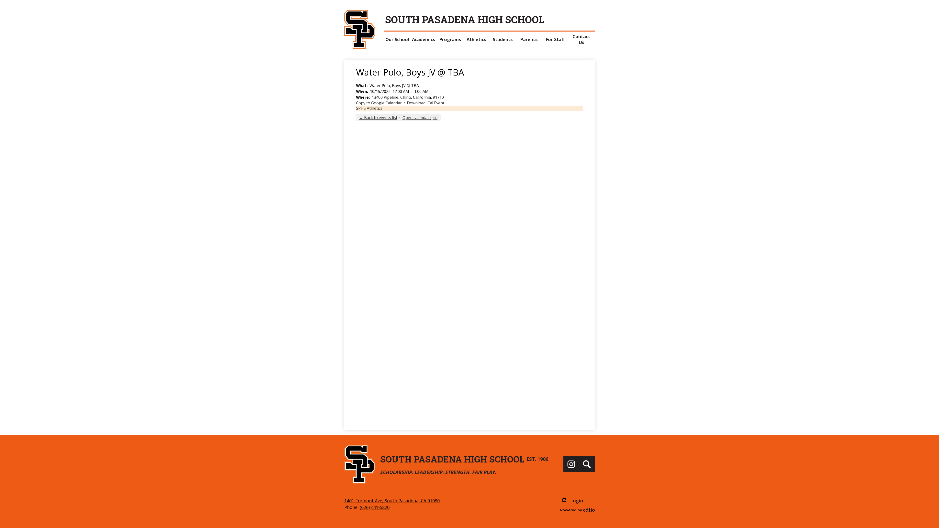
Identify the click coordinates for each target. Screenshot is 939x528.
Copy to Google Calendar (379, 103)
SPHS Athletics (369, 108)
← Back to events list (378, 117)
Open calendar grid (419, 117)
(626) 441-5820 (375, 507)
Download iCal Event (425, 103)
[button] (397, 39)
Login (571, 500)
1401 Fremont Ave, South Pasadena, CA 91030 (392, 501)
